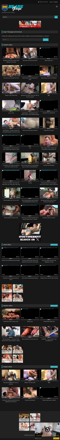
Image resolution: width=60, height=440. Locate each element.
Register (56, 1)
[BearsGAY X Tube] (30, 8)
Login (51, 1)
